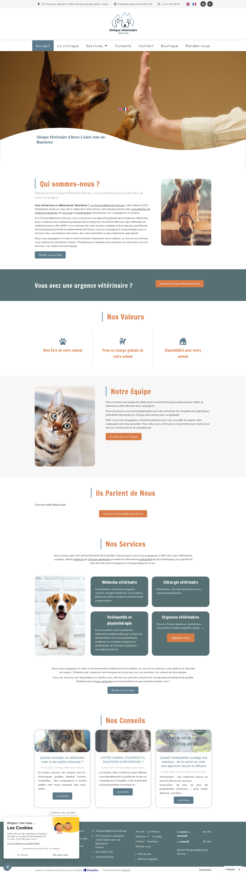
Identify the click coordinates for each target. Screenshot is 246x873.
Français (230, 869)
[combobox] (233, 869)
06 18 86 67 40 (104, 852)
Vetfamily (125, 869)
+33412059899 (104, 857)
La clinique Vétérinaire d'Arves (106, 205)
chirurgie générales (99, 559)
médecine (78, 559)
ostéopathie (146, 559)
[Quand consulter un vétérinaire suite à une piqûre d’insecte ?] (62, 741)
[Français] (194, 4)
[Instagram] (210, 4)
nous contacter (103, 681)
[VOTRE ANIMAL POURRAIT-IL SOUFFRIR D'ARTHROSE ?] (123, 741)
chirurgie (67, 212)
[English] (188, 4)
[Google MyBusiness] (203, 4)
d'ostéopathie (83, 212)
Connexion (205, 869)
